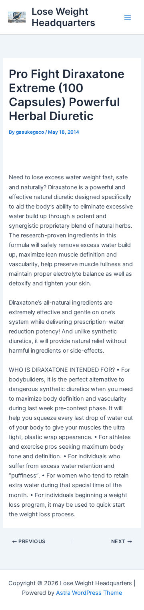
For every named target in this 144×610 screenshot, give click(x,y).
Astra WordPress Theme (89, 592)
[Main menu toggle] (127, 17)
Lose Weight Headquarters (63, 17)
